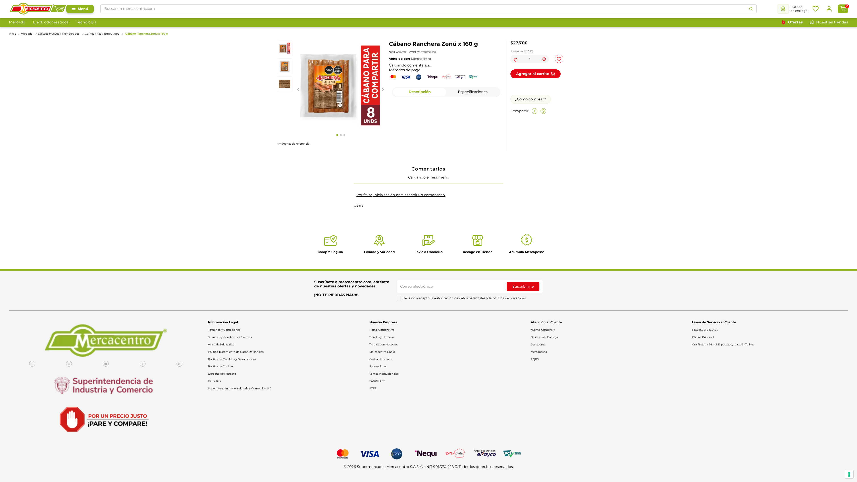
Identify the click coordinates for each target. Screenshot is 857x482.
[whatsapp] (543, 144)
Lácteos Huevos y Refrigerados (58, 33)
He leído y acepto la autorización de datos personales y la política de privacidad (464, 360)
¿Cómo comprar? (530, 132)
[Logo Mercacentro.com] (37, 9)
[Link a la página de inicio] (13, 33)
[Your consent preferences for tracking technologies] (849, 474)
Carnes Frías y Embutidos (102, 33)
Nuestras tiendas (832, 22)
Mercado (17, 22)
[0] (843, 8)
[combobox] (428, 8)
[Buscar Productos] (751, 9)
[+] (544, 59)
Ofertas (795, 22)
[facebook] (534, 144)
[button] (289, 200)
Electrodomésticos (51, 22)
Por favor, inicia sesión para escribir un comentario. (400, 272)
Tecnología (86, 22)
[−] (515, 59)
